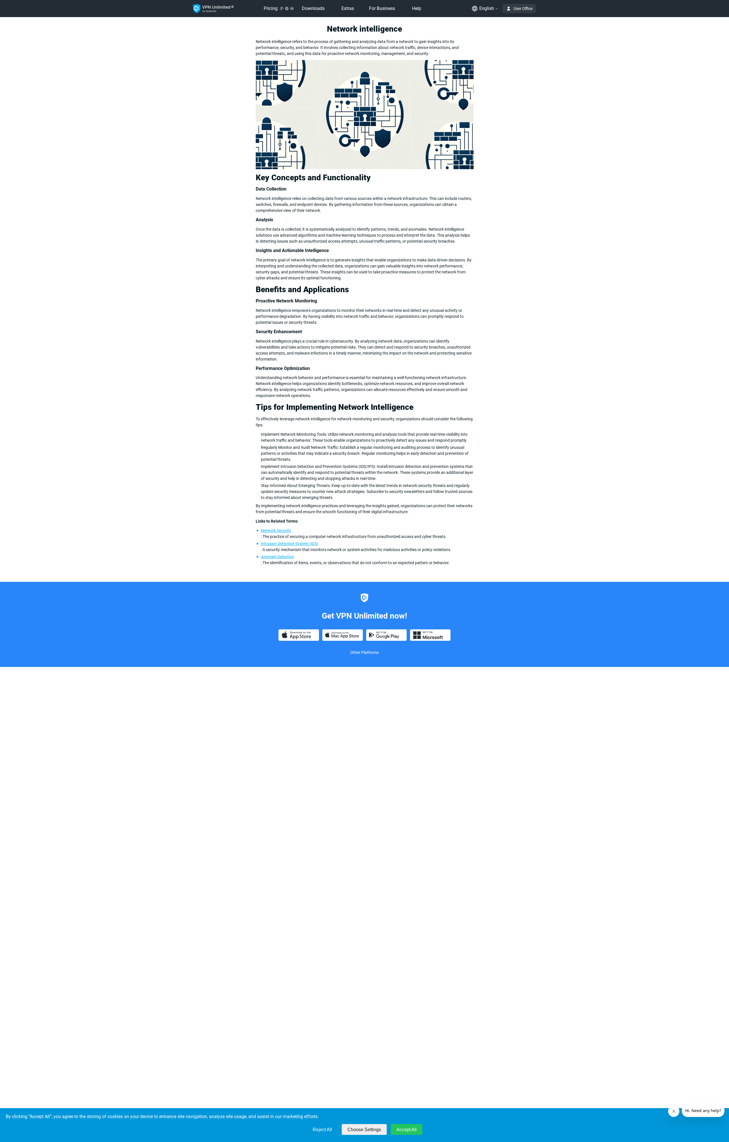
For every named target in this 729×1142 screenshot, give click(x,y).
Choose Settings (364, 1129)
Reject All (322, 1129)
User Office (523, 8)
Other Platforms (364, 652)
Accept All (406, 1129)
